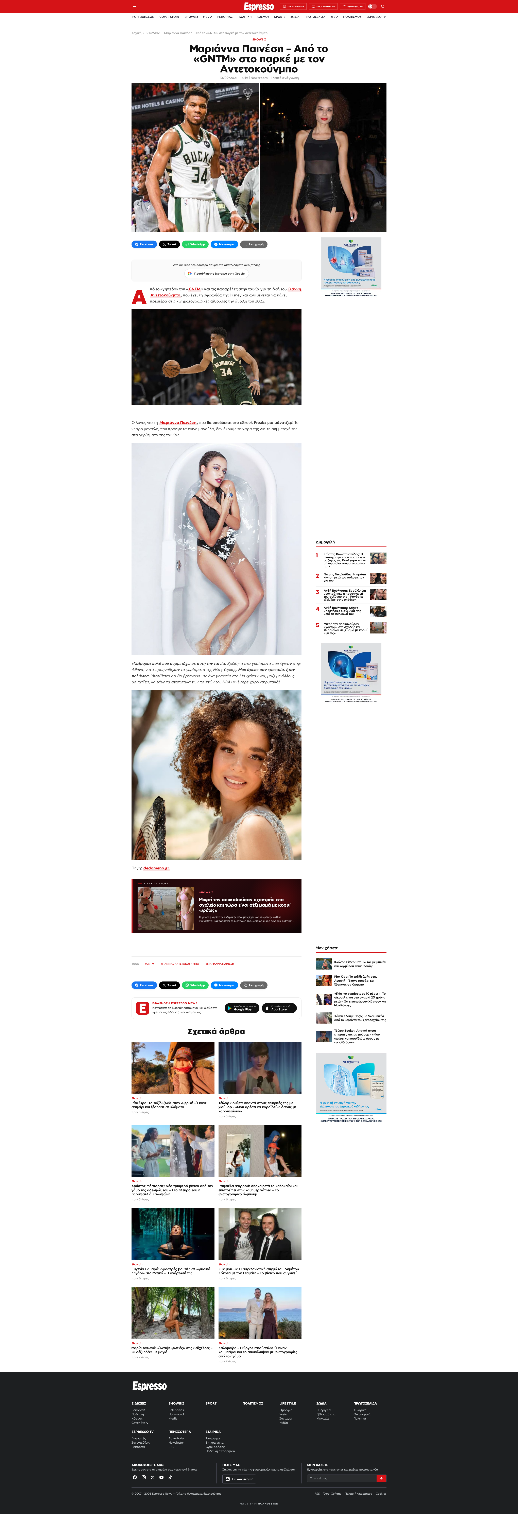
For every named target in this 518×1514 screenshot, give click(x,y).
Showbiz (176, 1403)
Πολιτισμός (253, 1403)
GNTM (195, 288)
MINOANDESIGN (266, 1503)
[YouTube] (161, 1477)
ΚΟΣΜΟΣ (263, 17)
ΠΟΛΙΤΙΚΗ (245, 17)
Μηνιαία (322, 1418)
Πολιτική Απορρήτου (358, 1493)
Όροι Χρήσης (215, 1447)
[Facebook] (135, 1477)
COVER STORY (169, 17)
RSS (171, 1447)
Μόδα (283, 1423)
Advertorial (177, 1438)
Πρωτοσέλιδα (365, 1403)
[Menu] (135, 6)
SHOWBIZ (191, 17)
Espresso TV (143, 1432)
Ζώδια (321, 1403)
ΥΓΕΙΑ (334, 17)
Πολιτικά (359, 1418)
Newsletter (176, 1442)
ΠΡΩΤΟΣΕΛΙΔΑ (315, 17)
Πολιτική (138, 1414)
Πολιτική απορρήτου (220, 1451)
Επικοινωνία (215, 1442)
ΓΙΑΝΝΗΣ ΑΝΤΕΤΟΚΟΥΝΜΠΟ (180, 963)
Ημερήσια (323, 1410)
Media (173, 1418)
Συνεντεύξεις (141, 1442)
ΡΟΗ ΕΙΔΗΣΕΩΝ (143, 17)
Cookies (381, 1493)
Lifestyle (287, 1403)
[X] (152, 1477)
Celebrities (176, 1410)
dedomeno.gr (156, 868)
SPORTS (280, 17)
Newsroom (259, 78)
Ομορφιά (286, 1410)
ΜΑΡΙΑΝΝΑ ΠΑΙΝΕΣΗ (220, 963)
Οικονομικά (361, 1414)
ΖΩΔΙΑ (295, 17)
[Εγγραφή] (381, 1478)
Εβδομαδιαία (325, 1414)
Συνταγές (285, 1418)
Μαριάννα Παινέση (177, 422)
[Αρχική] (150, 1386)
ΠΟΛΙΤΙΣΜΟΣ (352, 17)
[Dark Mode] (372, 6)
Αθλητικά (360, 1410)
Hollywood (176, 1414)
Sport (211, 1403)
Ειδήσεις (139, 1403)
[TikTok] (170, 1477)
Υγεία (283, 1414)
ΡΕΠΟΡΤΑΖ (224, 17)
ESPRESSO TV (376, 17)
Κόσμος (137, 1418)
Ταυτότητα (213, 1438)
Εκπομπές (139, 1438)
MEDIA (207, 17)
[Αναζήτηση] (382, 6)
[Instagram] (143, 1477)
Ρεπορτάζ (138, 1410)
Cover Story (140, 1423)
